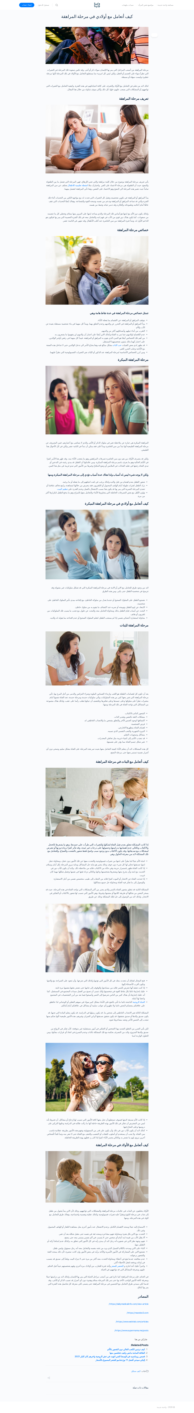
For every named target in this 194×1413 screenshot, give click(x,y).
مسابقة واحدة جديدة (165, 5)
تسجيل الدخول (43, 5)
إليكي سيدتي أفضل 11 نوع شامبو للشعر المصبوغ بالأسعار (120, 1360)
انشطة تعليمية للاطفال (78, 185)
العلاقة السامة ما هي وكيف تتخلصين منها (127, 1353)
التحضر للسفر (117, 1266)
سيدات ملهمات (128, 5)
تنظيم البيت (62, 489)
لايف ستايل (136, 1371)
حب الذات (117, 345)
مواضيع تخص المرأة (146, 5)
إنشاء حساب (27, 5)
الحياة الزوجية (139, 1002)
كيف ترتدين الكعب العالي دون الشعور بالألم (126, 1349)
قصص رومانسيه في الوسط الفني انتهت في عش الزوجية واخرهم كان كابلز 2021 (110, 1356)
